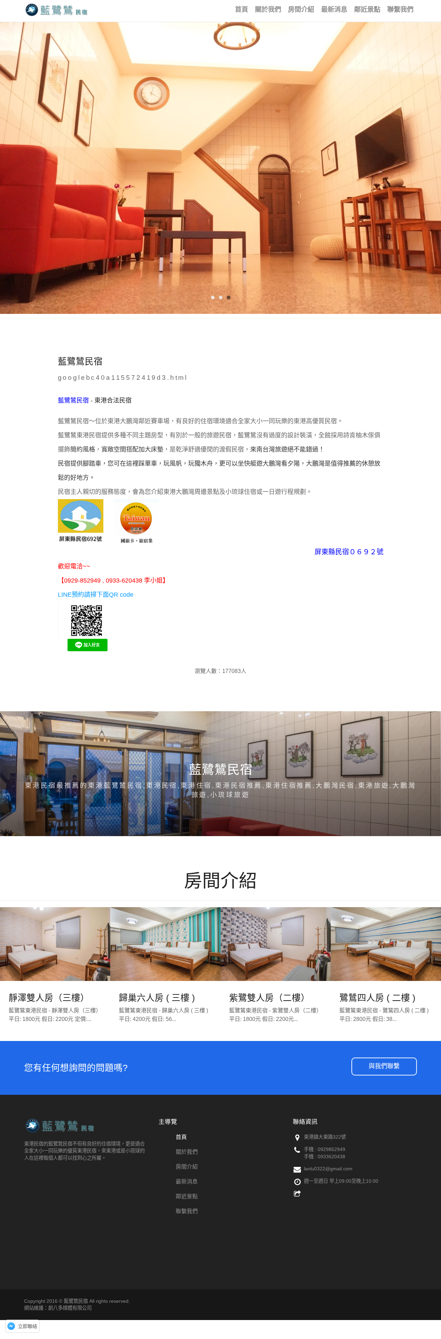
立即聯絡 (27, 1326)
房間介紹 (187, 1167)
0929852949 (331, 1149)
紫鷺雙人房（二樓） (269, 998)
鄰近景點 (187, 1196)
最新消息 (187, 1181)
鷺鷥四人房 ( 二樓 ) (377, 998)
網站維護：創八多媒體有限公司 (58, 1308)
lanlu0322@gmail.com (328, 1168)
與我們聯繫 (384, 1066)
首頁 (181, 1137)
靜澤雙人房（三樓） (49, 998)
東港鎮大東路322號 (325, 1137)
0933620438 (331, 1156)
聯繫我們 (187, 1211)
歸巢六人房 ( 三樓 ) (157, 998)
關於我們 (187, 1152)
